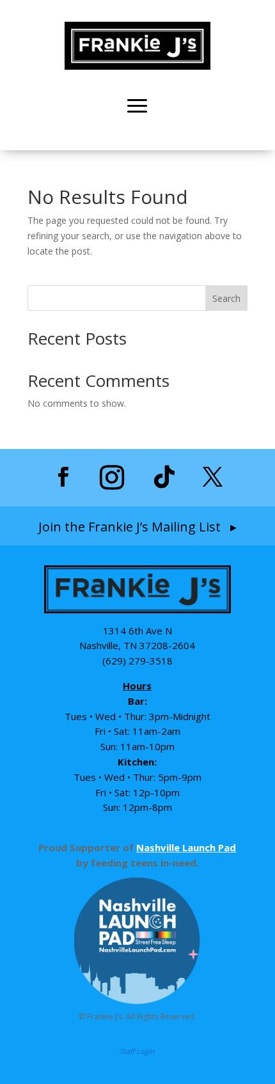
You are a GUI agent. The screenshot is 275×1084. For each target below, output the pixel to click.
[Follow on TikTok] (164, 477)
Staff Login (137, 1051)
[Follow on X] (212, 477)
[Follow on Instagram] (112, 477)
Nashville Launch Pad (186, 847)
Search (226, 298)
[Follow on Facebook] (62, 477)
